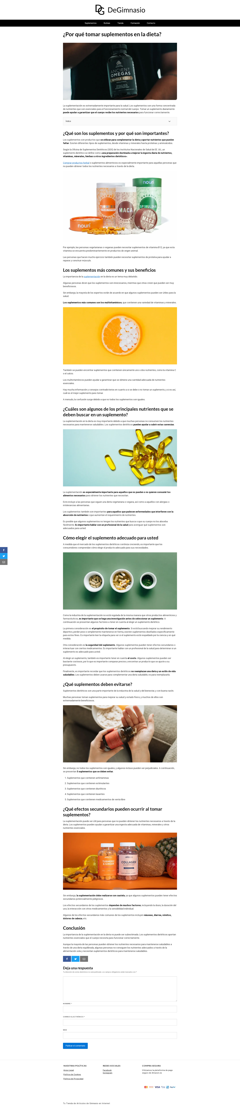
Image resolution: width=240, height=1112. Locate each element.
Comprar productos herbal (76, 163)
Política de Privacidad (73, 1079)
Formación (135, 23)
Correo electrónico (74, 1017)
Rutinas (107, 23)
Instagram (107, 1073)
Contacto (151, 23)
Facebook (107, 1070)
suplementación (92, 276)
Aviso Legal (69, 1070)
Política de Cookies (72, 1075)
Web (65, 1030)
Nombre (67, 1004)
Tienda (120, 23)
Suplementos (90, 23)
